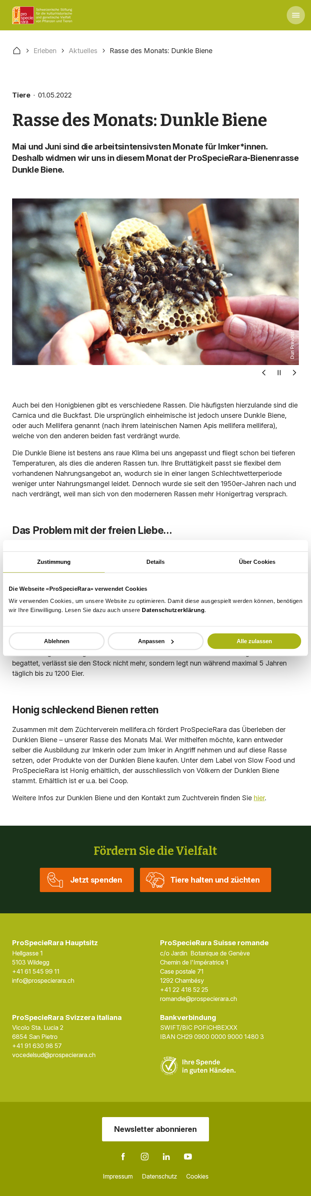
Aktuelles (83, 51)
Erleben (45, 51)
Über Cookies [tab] (257, 562)
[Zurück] (264, 372)
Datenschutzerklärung (173, 610)
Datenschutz (159, 1176)
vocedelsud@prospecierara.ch (54, 1055)
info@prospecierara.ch (43, 980)
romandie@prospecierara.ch (198, 998)
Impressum (118, 1176)
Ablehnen (56, 641)
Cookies (197, 1176)
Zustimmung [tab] (54, 562)
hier (259, 798)
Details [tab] (155, 562)
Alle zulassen (254, 641)
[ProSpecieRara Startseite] (43, 15)
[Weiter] (294, 372)
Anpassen (151, 641)
